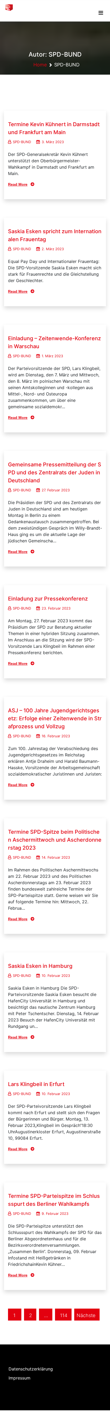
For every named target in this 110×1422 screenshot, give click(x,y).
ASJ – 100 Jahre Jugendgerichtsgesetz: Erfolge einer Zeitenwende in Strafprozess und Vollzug (55, 718)
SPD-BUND (22, 142)
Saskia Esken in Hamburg (40, 966)
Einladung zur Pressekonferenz (48, 598)
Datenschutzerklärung (31, 1369)
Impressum (19, 1378)
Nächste (86, 1315)
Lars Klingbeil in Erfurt (36, 1084)
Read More (18, 184)
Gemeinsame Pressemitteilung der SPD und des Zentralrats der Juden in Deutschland (54, 472)
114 (63, 1315)
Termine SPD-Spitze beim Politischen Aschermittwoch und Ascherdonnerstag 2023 (54, 840)
